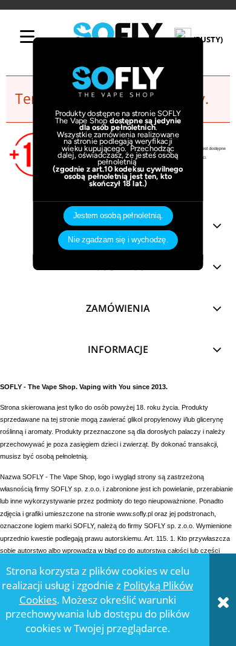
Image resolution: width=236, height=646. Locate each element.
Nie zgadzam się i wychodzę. (118, 240)
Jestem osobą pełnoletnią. (118, 216)
